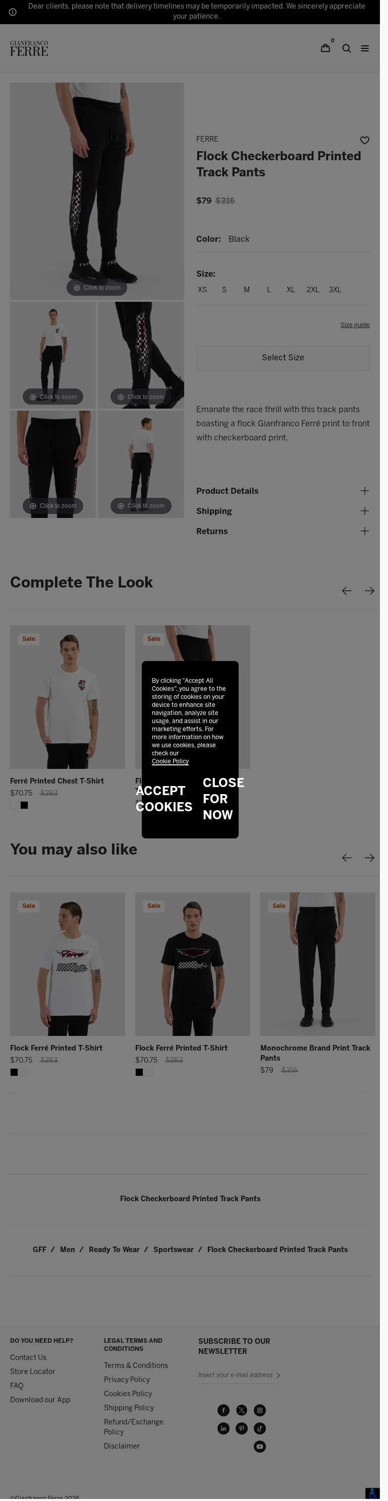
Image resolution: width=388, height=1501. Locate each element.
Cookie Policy (170, 761)
